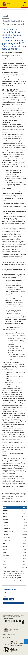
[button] (25, 2)
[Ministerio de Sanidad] (6, 3)
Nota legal (16, 615)
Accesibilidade (16, 616)
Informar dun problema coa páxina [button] (13, 603)
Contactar (9, 616)
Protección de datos (8, 618)
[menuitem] (8, 615)
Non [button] (12, 599)
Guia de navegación (8, 615)
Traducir (4, 16)
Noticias (20, 20)
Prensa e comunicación (11, 20)
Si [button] (5, 599)
